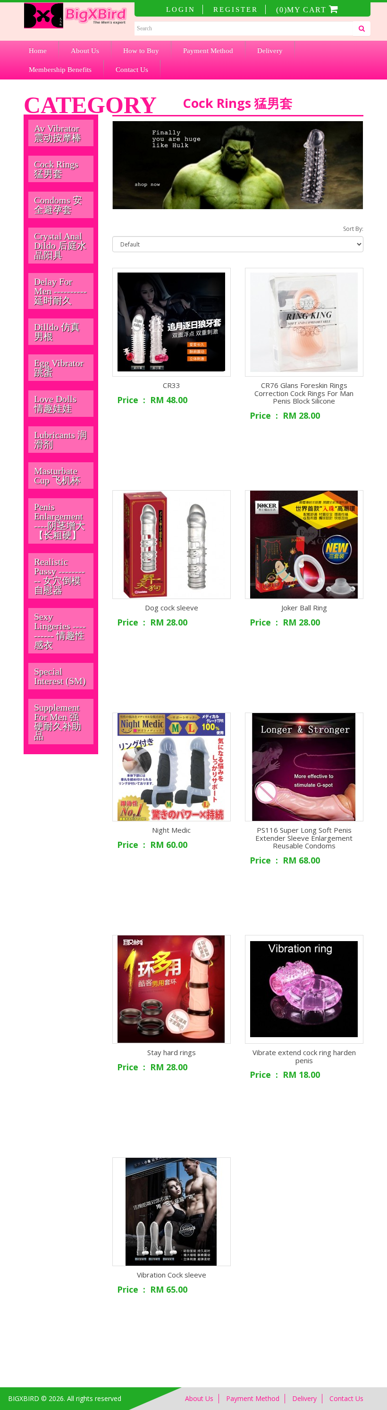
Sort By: (353, 229)
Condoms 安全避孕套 (58, 205)
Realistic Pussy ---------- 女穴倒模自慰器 (59, 575)
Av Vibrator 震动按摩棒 (57, 133)
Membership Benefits (60, 69)
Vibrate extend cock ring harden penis (304, 1056)
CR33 (171, 385)
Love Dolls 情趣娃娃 (55, 404)
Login (180, 9)
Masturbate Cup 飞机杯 (57, 475)
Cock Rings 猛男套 (56, 169)
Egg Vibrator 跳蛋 (59, 368)
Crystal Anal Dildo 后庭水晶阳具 (60, 245)
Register (235, 9)
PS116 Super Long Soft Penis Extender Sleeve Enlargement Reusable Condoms (304, 837)
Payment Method (208, 50)
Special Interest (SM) (60, 676)
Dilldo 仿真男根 (57, 332)
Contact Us (132, 69)
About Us (85, 50)
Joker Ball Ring (304, 607)
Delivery (270, 50)
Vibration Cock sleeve (171, 1274)
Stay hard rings (171, 1052)
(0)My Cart (302, 10)
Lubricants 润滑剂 (60, 439)
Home (38, 50)
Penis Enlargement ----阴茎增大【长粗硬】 (59, 521)
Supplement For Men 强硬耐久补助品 (57, 721)
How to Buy (141, 50)
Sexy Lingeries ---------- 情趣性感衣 (60, 630)
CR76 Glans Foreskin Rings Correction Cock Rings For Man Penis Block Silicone (303, 392)
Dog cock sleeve (171, 607)
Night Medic (171, 830)
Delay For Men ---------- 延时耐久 (60, 291)
